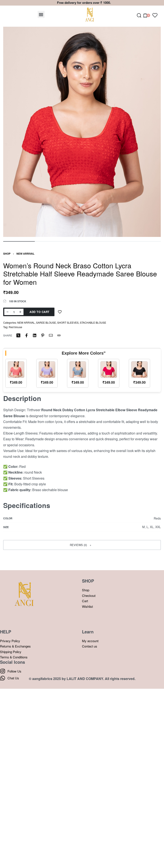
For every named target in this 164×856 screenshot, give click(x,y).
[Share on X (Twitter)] (18, 335)
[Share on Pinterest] (43, 335)
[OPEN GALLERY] (82, 132)
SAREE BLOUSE (46, 322)
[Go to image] (19, 241)
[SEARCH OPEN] (139, 15)
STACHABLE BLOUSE (93, 322)
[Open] (155, 15)
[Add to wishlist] (60, 312)
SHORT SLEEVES (68, 322)
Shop (6, 253)
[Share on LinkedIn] (35, 335)
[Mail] (51, 335)
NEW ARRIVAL (25, 253)
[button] (41, 14)
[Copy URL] (59, 335)
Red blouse (15, 327)
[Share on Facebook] (26, 335)
